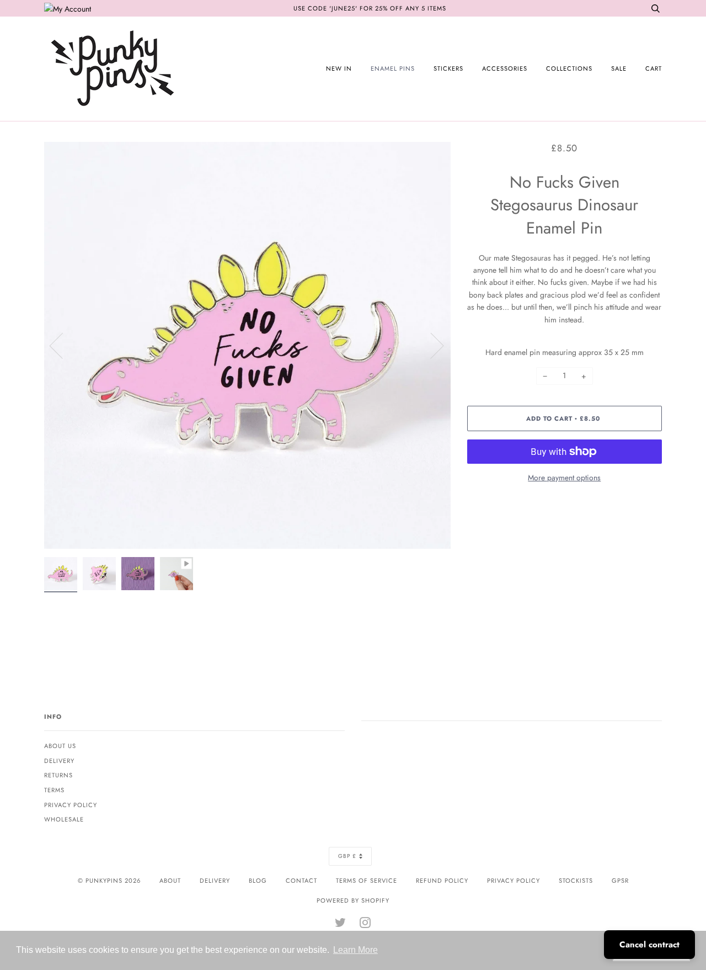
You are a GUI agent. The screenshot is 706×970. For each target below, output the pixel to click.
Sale (619, 68)
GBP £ (347, 856)
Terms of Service (366, 880)
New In (339, 68)
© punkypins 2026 (109, 880)
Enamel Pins (393, 68)
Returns (58, 775)
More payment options (564, 477)
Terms (54, 790)
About (170, 880)
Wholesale (64, 819)
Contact (301, 880)
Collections (569, 68)
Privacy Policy (70, 805)
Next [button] (430, 345)
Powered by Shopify (353, 900)
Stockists (576, 880)
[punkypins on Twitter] (340, 924)
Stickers (448, 68)
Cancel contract (649, 945)
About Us (60, 745)
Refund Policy (442, 880)
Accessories (504, 68)
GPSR (620, 880)
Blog (258, 880)
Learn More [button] (355, 950)
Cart (653, 68)
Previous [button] (63, 345)
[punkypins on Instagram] (365, 924)
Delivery (59, 760)
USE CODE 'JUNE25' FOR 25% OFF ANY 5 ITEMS (369, 8)
